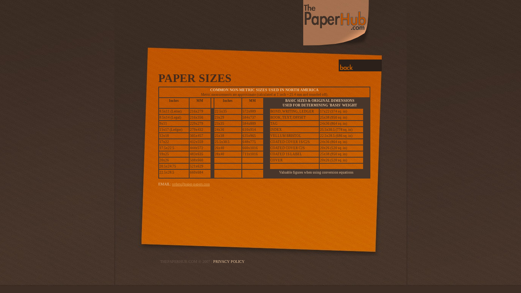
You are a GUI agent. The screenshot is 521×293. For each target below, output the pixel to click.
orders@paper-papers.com (191, 184)
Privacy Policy (228, 261)
